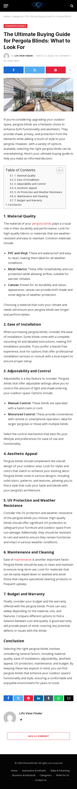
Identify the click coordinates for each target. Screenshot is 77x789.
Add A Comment (38, 736)
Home (7, 16)
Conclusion (14, 204)
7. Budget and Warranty (28, 200)
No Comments (63, 55)
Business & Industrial (23, 775)
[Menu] (6, 6)
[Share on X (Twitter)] (35, 70)
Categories (17, 16)
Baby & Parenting (60, 770)
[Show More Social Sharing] (70, 70)
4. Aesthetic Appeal (25, 188)
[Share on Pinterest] (56, 70)
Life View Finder (24, 55)
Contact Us (41, 780)
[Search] (71, 6)
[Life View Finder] (38, 6)
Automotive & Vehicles (34, 770)
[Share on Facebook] (14, 70)
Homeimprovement (15, 26)
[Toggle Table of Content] (58, 170)
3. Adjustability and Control (29, 183)
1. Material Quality (24, 175)
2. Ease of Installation (26, 179)
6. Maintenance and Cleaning (31, 196)
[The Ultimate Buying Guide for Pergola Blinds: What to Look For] (38, 94)
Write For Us (62, 775)
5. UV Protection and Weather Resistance (38, 192)
